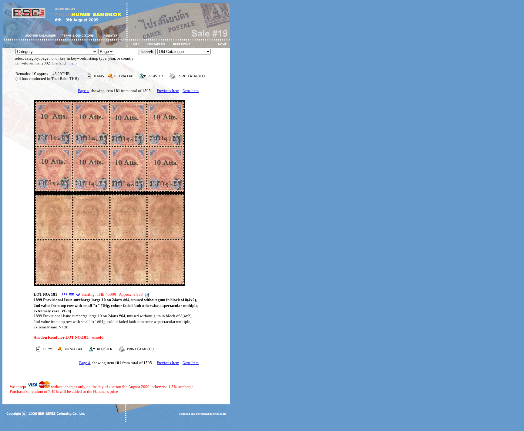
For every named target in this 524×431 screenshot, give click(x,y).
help (73, 63)
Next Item (191, 90)
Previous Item (168, 90)
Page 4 (83, 90)
